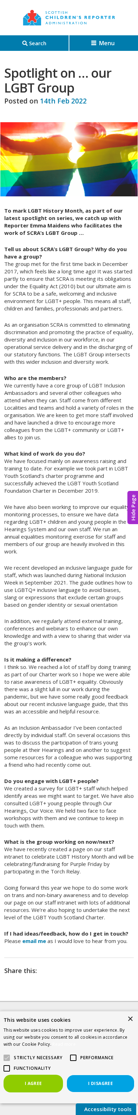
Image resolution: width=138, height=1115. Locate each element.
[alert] (69, 1057)
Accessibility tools (107, 1109)
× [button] (130, 1019)
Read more (64, 1044)
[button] (73, 1058)
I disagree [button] (100, 1083)
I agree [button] (33, 1083)
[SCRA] (69, 17)
